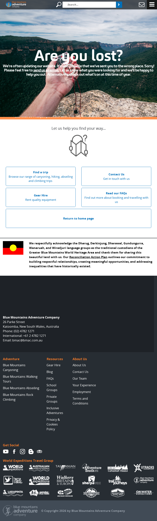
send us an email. (46, 70)
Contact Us (80, 372)
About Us (79, 365)
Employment (82, 392)
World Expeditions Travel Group (28, 460)
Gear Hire (54, 365)
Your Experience (84, 385)
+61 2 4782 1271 (34, 336)
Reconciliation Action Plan (88, 257)
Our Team (80, 378)
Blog (50, 372)
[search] (119, 5)
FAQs (50, 378)
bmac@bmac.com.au (27, 340)
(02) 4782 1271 (24, 331)
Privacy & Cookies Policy (53, 424)
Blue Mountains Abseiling (21, 388)
